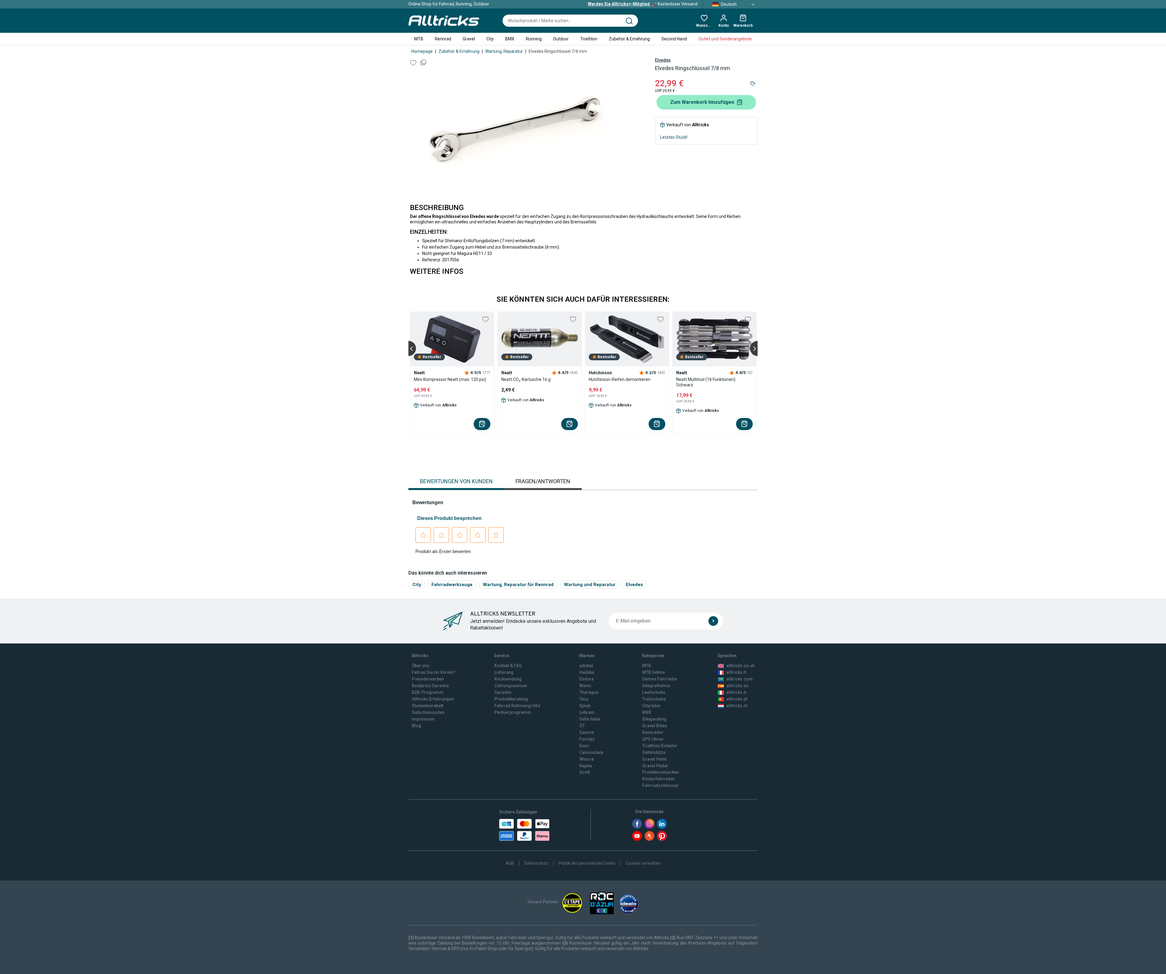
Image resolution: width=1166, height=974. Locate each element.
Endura (586, 679)
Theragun (588, 692)
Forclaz (587, 739)
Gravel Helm (654, 759)
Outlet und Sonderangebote (725, 38)
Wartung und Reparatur (589, 584)
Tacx (583, 699)
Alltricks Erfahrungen (433, 699)
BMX (509, 38)
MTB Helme (653, 672)
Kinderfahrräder (658, 778)
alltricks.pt (736, 699)
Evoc (584, 745)
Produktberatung (511, 699)
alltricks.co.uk (740, 665)
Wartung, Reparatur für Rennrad (518, 584)
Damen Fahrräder (659, 679)
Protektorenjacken (660, 772)
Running (534, 38)
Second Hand (674, 38)
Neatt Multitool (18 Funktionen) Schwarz (705, 382)
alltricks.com (739, 679)
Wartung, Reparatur (504, 51)
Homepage (422, 51)
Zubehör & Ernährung (629, 38)
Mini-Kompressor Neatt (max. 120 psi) (450, 379)
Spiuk (584, 705)
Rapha (585, 765)
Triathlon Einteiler (659, 745)
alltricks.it (736, 692)
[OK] (713, 621)
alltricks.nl (736, 705)
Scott (584, 772)
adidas (586, 665)
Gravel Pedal (655, 765)
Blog (416, 725)
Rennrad (443, 38)
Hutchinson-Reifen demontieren (619, 379)
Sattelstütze (654, 752)
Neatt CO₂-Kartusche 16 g (526, 379)
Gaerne (586, 732)
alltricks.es (737, 685)
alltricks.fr (736, 672)
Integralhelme (656, 685)
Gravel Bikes (654, 725)
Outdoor (561, 38)
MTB (418, 38)
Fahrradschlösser (660, 785)
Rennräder (652, 732)
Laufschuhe (653, 692)
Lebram (587, 712)
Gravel (469, 38)
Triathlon (588, 38)
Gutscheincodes (428, 712)
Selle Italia (589, 719)
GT (582, 725)
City (490, 38)
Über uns (420, 665)
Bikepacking (654, 719)
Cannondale (591, 752)
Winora (586, 759)
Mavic (585, 685)
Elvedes (663, 60)
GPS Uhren (652, 739)
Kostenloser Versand (642, 4)
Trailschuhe (654, 699)
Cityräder (651, 705)
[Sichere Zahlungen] (524, 830)
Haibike (586, 672)
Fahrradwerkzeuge (451, 584)
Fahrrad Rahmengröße (517, 705)
